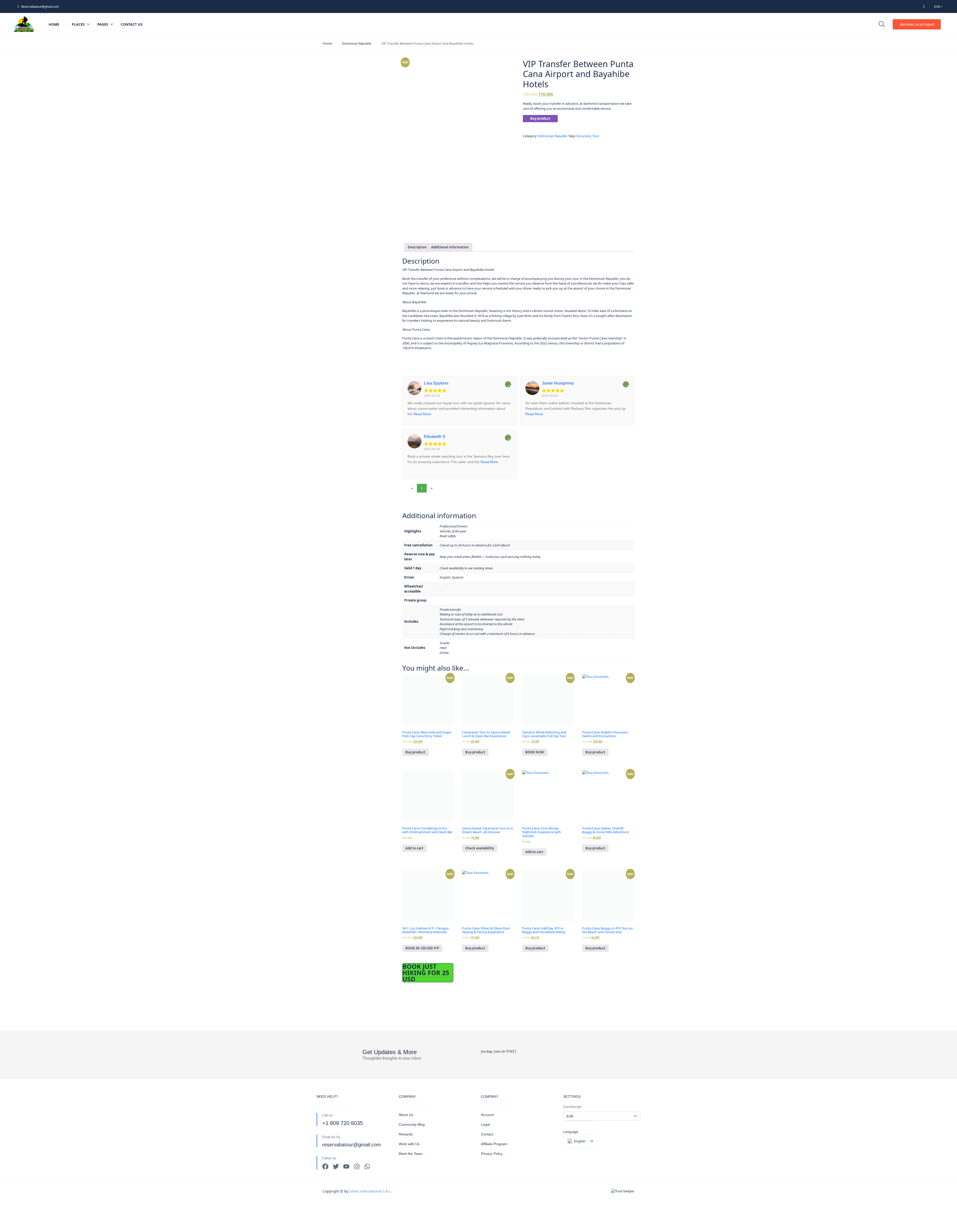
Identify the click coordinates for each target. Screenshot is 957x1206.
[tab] (417, 247)
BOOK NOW (534, 752)
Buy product (540, 118)
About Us (406, 1115)
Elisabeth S (434, 436)
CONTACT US (132, 24)
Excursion (583, 136)
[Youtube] (346, 1166)
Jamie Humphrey (558, 383)
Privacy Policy (492, 1154)
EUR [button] (937, 6)
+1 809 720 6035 (342, 1123)
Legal (485, 1124)
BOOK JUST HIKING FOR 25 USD (425, 972)
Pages (102, 24)
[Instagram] (357, 1166)
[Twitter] (336, 1166)
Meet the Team (410, 1154)
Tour (595, 136)
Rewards (406, 1134)
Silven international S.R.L (370, 1191)
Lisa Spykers (436, 383)
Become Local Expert (917, 24)
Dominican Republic (356, 43)
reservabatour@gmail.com (351, 1144)
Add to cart (414, 848)
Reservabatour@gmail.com (40, 6)
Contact (487, 1134)
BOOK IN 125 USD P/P (422, 948)
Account (487, 1115)
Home (54, 24)
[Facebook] (325, 1166)
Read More (422, 414)
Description (417, 247)
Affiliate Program (494, 1144)
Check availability (479, 848)
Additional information (450, 247)
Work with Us (409, 1144)
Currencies (572, 1106)
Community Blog (412, 1124)
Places (78, 24)
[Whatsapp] (367, 1166)
